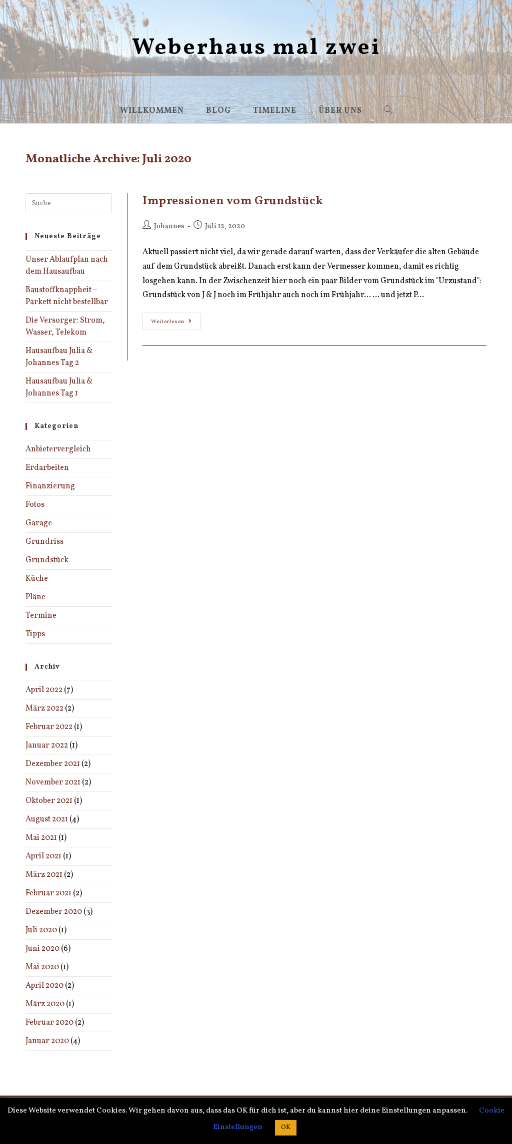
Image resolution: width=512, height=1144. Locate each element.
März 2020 (45, 1004)
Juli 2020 (41, 930)
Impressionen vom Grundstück (232, 201)
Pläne (36, 597)
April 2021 (44, 856)
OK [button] (285, 1127)
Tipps (35, 634)
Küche (37, 578)
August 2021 (47, 819)
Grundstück (47, 560)
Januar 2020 (47, 1041)
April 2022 (44, 690)
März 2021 (44, 874)
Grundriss (45, 541)
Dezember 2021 (53, 764)
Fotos (35, 504)
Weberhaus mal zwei (256, 48)
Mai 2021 (41, 837)
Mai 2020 (42, 967)
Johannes (169, 226)
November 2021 (53, 782)
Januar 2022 (47, 745)
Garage (39, 523)
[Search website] (388, 111)
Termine (41, 615)
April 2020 (45, 985)
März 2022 (45, 708)
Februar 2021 (49, 893)
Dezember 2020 (54, 911)
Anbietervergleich (58, 449)
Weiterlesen (175, 323)
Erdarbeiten (47, 467)
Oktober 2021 (49, 800)
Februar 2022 (49, 727)
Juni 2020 (43, 948)
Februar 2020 (50, 1022)
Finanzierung (50, 486)
